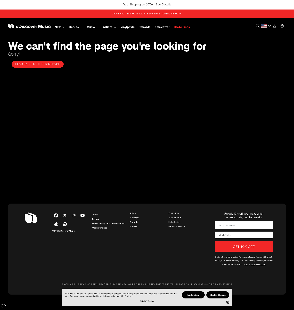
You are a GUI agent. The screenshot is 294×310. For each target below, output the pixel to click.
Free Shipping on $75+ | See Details (147, 4)
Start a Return (174, 218)
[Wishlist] (3, 306)
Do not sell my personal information (108, 223)
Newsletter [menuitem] (162, 27)
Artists (133, 213)
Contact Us (173, 213)
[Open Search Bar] (257, 26)
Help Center (174, 222)
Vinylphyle (134, 218)
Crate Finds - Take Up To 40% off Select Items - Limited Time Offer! (147, 14)
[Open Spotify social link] (65, 224)
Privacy (95, 219)
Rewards (134, 222)
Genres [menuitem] (74, 27)
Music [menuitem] (91, 27)
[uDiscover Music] (29, 25)
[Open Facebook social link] (56, 215)
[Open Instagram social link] (73, 215)
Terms (95, 215)
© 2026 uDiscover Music (63, 231)
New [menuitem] (58, 27)
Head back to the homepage (37, 64)
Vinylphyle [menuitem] (127, 27)
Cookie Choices (99, 228)
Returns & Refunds (176, 226)
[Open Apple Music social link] (56, 224)
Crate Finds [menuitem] (182, 27)
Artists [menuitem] (107, 27)
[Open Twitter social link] (65, 215)
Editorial (133, 226)
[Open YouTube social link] (82, 215)
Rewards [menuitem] (144, 27)
